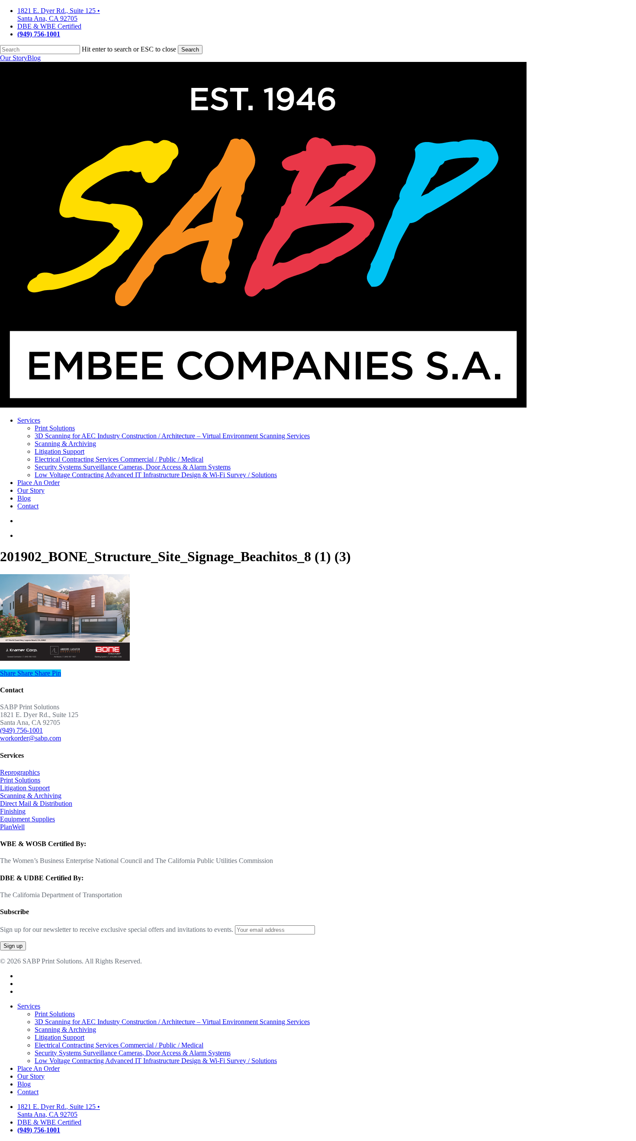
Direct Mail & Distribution (36, 803)
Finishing (13, 811)
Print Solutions (20, 780)
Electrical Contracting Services (119, 1045)
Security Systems (133, 1053)
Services (28, 1006)
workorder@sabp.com (30, 738)
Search (190, 49)
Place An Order (38, 1068)
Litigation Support (25, 788)
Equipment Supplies (27, 819)
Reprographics (20, 772)
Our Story (13, 57)
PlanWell (12, 827)
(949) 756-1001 (21, 730)
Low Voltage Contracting (156, 1060)
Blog (34, 57)
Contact (28, 1092)
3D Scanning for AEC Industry (172, 1021)
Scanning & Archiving (30, 795)
